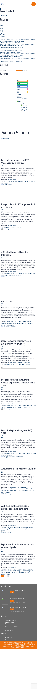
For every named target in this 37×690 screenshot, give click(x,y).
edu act (23, 529)
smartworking (5, 574)
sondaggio (25, 490)
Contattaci (3, 38)
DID (19, 527)
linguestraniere (29, 364)
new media (21, 572)
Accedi (17, 687)
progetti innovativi (22, 323)
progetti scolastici (18, 407)
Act (1, 27)
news (8, 275)
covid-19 (25, 489)
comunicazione (8, 569)
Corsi (1, 15)
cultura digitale (22, 569)
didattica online (15, 529)
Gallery (2, 35)
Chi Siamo (2, 36)
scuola (33, 181)
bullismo (21, 273)
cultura (16, 569)
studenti (18, 275)
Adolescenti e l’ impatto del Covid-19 (18, 468)
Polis (1, 28)
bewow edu (11, 181)
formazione (27, 181)
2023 (5, 181)
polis (15, 490)
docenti (29, 321)
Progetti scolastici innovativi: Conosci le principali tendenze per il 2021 (18, 382)
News (1, 30)
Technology (26, 362)
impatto (3, 323)
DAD (15, 527)
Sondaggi (19, 362)
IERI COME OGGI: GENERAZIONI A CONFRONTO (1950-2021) (16, 343)
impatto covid (5, 490)
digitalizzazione (5, 572)
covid (20, 489)
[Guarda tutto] (18, 148)
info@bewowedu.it (10, 630)
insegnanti (10, 323)
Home (1, 25)
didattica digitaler (28, 571)
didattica (20, 181)
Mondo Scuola (12, 179)
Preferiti (6, 15)
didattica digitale (6, 529)
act (5, 527)
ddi (16, 181)
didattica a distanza (26, 527)
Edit (1, 33)
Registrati (12, 687)
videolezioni (4, 183)
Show (1, 31)
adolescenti (7, 273)
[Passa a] (22, 101)
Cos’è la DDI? (7, 301)
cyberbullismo (29, 273)
